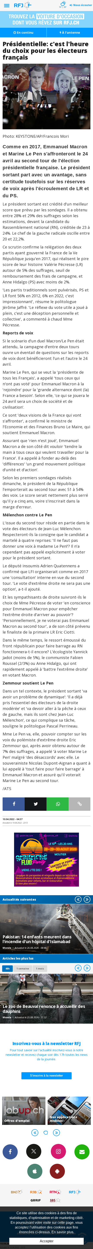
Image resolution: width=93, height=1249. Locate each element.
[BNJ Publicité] (17, 1192)
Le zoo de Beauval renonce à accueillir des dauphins (44, 1009)
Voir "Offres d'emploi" (23, 1111)
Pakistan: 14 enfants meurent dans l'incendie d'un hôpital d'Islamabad (37, 939)
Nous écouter (82, 5)
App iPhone (34, 1171)
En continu (24, 32)
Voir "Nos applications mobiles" (69, 1111)
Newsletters (82, 1151)
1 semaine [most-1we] (22, 968)
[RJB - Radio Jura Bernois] (36, 1192)
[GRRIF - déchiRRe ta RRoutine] (36, 1200)
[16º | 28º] (62, 0)
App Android (57, 1171)
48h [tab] (7, 968)
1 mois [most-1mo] (40, 968)
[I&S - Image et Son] (55, 1200)
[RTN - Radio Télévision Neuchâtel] (55, 1192)
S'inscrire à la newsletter (46, 1075)
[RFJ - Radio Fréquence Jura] (75, 1192)
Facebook (10, 1151)
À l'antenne (70, 32)
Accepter (46, 1241)
